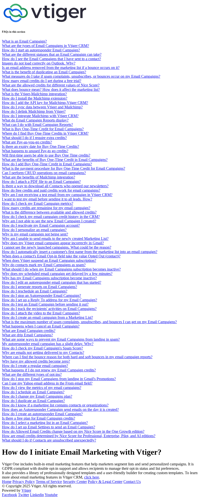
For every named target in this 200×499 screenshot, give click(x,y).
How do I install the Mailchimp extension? (34, 98)
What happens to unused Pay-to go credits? (35, 151)
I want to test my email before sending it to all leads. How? (47, 199)
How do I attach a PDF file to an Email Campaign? (41, 181)
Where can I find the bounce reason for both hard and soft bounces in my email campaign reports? (77, 357)
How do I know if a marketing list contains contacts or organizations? (55, 405)
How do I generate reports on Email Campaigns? (39, 287)
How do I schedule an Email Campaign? (33, 392)
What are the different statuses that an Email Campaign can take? (51, 54)
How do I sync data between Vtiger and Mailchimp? (42, 107)
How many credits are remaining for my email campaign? (46, 208)
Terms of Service (49, 482)
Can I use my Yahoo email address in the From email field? (47, 383)
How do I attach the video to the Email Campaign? (41, 313)
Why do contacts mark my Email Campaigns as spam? (44, 265)
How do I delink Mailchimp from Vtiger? (34, 111)
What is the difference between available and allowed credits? (49, 212)
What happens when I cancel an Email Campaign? (41, 326)
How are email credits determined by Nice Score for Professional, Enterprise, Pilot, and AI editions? (78, 436)
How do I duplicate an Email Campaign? (33, 401)
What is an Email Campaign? (24, 41)
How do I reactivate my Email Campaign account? (41, 225)
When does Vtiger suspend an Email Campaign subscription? (49, 260)
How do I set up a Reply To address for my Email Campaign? (49, 300)
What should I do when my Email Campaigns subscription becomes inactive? (61, 269)
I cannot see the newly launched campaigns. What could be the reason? (56, 247)
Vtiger (26, 490)
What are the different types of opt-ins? (32, 374)
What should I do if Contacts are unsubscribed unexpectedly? (49, 440)
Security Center (75, 482)
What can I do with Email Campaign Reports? (37, 124)
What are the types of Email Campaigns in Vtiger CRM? (45, 46)
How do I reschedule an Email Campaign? (34, 291)
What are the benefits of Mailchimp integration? (38, 177)
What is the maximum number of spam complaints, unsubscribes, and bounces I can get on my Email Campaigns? (89, 322)
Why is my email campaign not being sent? (35, 234)
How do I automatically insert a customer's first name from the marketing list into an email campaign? (79, 252)
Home (6, 482)
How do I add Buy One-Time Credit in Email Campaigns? (47, 164)
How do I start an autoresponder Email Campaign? (41, 50)
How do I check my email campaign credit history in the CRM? (51, 217)
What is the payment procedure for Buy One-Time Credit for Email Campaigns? (63, 168)
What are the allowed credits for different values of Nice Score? (51, 85)
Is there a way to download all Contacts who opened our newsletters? (55, 186)
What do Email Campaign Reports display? (35, 120)
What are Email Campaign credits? (28, 331)
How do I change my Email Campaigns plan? (37, 396)
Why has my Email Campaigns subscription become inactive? (49, 278)
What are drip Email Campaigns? (27, 335)
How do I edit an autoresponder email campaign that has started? (51, 282)
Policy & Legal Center (105, 482)
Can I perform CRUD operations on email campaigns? (44, 173)
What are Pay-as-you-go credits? (27, 142)
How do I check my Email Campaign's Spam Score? (42, 348)
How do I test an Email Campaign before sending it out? (45, 304)
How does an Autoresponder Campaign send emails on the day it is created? (60, 409)
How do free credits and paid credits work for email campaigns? (51, 190)
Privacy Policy (23, 482)
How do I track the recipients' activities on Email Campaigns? (49, 309)
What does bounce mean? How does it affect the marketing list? (51, 89)
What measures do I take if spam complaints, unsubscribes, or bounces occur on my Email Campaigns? (81, 76)
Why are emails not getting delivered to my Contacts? (43, 352)
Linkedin (37, 495)
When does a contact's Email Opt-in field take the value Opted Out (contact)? (61, 256)
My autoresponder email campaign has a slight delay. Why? (47, 344)
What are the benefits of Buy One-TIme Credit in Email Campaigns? (55, 160)
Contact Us (132, 482)
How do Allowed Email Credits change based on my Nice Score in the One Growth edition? (73, 431)
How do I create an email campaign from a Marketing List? (47, 317)
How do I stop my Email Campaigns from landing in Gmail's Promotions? (59, 379)
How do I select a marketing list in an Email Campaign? (45, 423)
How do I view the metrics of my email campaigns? (41, 388)
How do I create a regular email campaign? (35, 366)
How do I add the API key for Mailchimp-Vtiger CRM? (45, 103)
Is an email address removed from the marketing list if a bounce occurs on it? (61, 68)
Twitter (23, 495)
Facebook (9, 495)
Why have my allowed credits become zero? (36, 361)
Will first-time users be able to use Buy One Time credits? (46, 155)
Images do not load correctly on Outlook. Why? (38, 63)
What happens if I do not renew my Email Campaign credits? (49, 370)
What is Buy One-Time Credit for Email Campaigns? (43, 129)
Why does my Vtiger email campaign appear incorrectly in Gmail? (53, 243)
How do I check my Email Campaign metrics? (37, 203)
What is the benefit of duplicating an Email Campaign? (44, 72)
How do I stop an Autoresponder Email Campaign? (41, 295)
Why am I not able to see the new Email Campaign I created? (49, 221)
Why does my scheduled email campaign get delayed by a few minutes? (57, 274)
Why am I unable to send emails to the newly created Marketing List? (55, 238)
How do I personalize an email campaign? (34, 230)
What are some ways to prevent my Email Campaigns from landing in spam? (61, 339)
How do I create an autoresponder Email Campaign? (42, 414)
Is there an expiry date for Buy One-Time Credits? (40, 146)
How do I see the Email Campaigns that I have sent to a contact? (51, 59)
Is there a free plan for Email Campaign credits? (38, 418)
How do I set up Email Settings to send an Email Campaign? (48, 427)
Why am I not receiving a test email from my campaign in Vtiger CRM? (57, 195)
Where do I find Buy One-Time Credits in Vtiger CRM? (45, 133)
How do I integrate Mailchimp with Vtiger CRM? (40, 116)
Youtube (51, 495)
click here (91, 477)
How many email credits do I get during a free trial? (41, 81)
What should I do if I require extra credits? (34, 138)
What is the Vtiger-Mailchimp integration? (34, 94)
